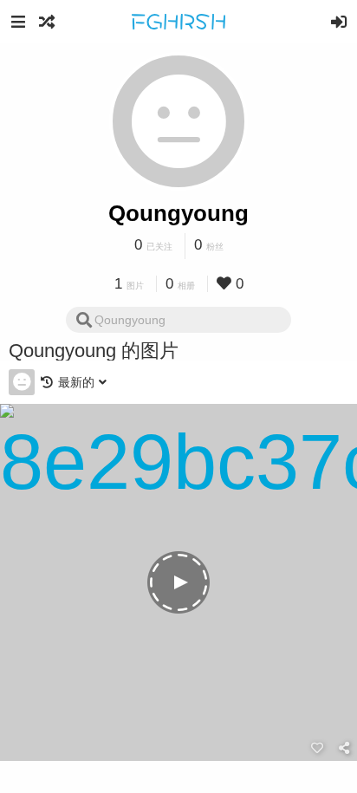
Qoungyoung (178, 213)
